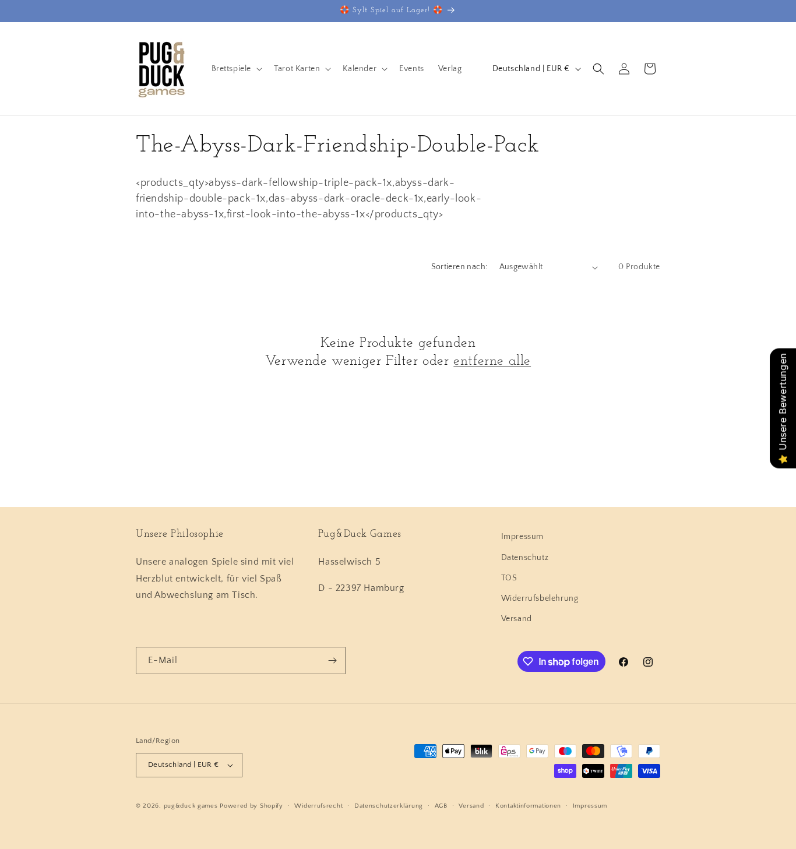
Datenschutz (525, 557)
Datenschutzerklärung (388, 805)
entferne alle (492, 361)
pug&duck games (191, 805)
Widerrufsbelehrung (540, 598)
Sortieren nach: (459, 267)
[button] (236, 69)
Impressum (522, 536)
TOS (509, 578)
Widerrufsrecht (318, 805)
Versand (516, 618)
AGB (441, 805)
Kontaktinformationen (528, 805)
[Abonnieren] (332, 660)
